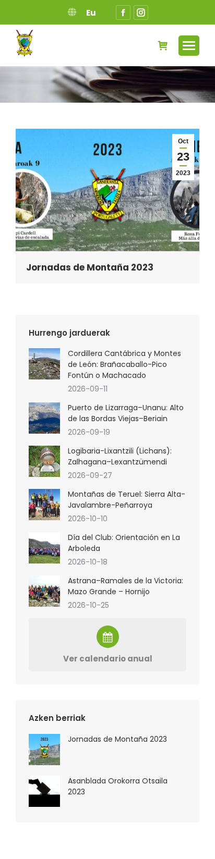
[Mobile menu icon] (188, 45)
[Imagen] (44, 363)
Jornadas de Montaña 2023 (89, 267)
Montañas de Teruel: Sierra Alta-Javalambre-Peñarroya (126, 499)
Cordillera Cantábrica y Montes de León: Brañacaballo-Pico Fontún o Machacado (124, 364)
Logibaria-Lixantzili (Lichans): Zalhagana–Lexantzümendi (120, 456)
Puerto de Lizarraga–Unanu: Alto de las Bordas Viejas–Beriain (126, 413)
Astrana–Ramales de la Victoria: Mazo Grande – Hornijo (125, 586)
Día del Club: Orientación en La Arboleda (124, 543)
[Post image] (44, 749)
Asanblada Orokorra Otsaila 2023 (118, 786)
